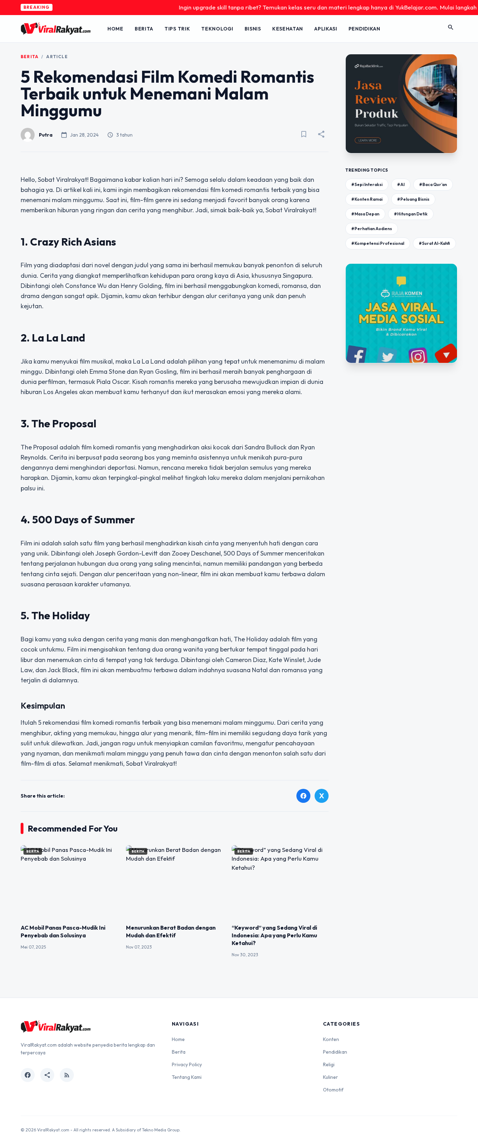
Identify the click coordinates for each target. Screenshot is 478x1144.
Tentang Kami (187, 1077)
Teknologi (217, 29)
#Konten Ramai (366, 199)
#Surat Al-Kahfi (434, 243)
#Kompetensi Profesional (377, 243)
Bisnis (253, 29)
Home (115, 29)
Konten (331, 1039)
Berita (144, 29)
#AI (401, 184)
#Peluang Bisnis (413, 199)
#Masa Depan (365, 213)
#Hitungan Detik (411, 213)
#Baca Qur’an (433, 184)
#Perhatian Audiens (371, 228)
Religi (329, 1064)
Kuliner (330, 1077)
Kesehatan (287, 29)
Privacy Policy (187, 1064)
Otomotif (333, 1090)
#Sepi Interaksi (366, 184)
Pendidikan (364, 29)
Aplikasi (325, 29)
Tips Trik (177, 29)
